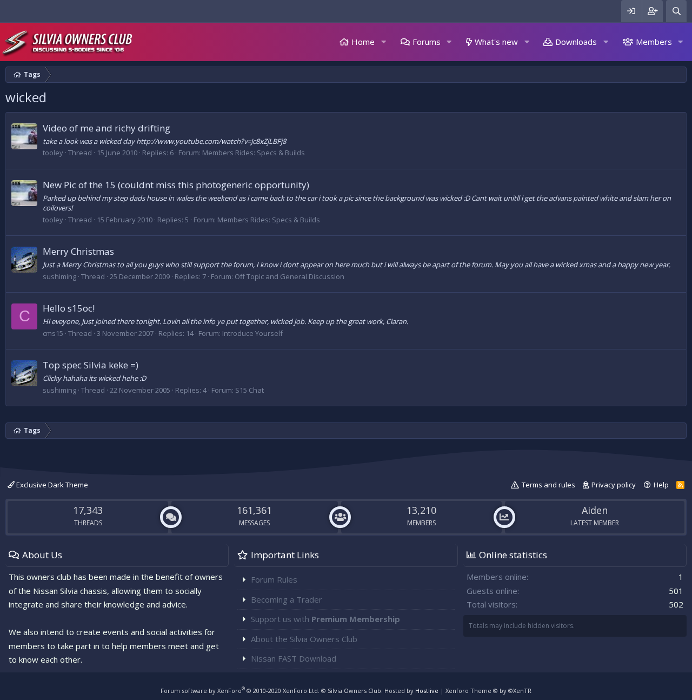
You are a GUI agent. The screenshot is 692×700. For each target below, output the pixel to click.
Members (654, 41)
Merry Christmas (78, 251)
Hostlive (426, 690)
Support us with (325, 618)
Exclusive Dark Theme (51, 485)
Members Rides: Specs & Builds (253, 152)
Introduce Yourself (252, 333)
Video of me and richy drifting (106, 128)
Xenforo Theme (488, 690)
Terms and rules (548, 485)
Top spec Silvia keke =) (90, 365)
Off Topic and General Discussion (289, 276)
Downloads (576, 41)
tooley (53, 152)
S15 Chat (249, 390)
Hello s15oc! (69, 308)
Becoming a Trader (286, 599)
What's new (496, 41)
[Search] (676, 11)
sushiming (59, 276)
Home (363, 41)
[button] (383, 42)
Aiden (595, 510)
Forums (426, 41)
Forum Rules (274, 579)
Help (661, 485)
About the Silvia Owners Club (304, 638)
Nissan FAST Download (293, 658)
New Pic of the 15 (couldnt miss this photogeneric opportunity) (176, 185)
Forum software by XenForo (240, 690)
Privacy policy (613, 485)
